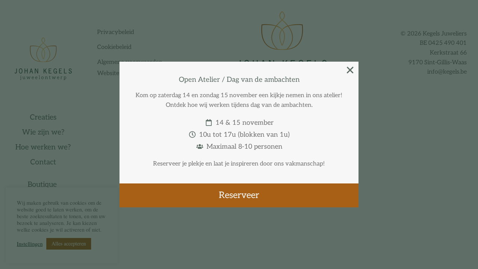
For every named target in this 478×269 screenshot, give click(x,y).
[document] (239, 134)
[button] (350, 70)
